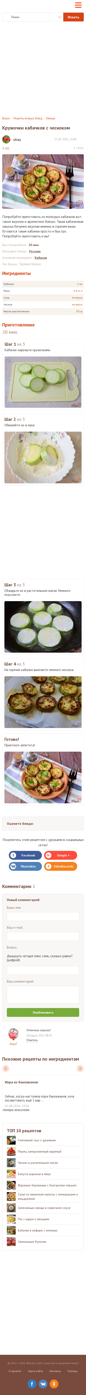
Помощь (72, 1371)
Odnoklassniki (63, 866)
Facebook (28, 855)
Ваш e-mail (15, 927)
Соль (6, 297)
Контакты (55, 1371)
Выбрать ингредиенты (56, 17)
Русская (35, 251)
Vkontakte (28, 866)
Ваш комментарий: (20, 981)
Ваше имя (14, 907)
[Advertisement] (43, 69)
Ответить (32, 1040)
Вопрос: (12, 947)
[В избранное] (81, 139)
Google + (63, 855)
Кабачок (9, 284)
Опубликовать (43, 1012)
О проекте (15, 1371)
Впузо (6, 118)
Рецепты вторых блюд (28, 118)
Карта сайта (35, 1371)
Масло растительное (16, 311)
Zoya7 (13, 1044)
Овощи (50, 118)
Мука (7, 290)
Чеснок (8, 304)
